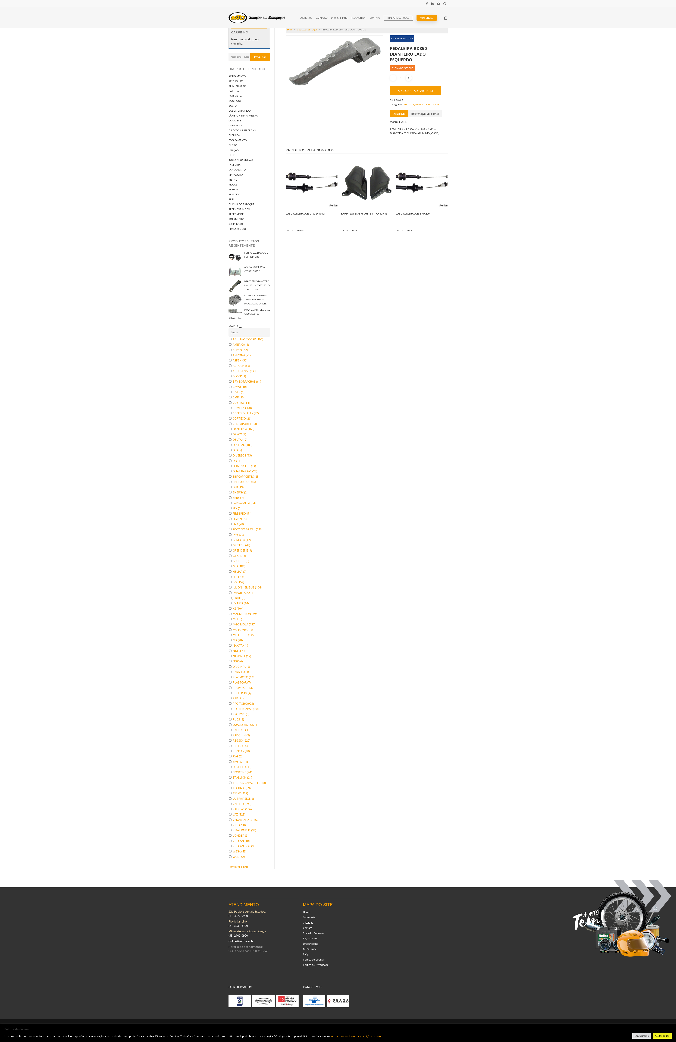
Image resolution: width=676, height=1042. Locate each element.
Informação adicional (425, 114)
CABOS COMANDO (240, 110)
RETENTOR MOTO (239, 209)
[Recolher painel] (240, 327)
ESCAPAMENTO (238, 140)
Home (306, 912)
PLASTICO (234, 194)
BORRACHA (235, 95)
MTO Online (426, 18)
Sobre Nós (306, 18)
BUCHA (233, 105)
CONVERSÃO (236, 125)
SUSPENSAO (236, 224)
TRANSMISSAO (237, 229)
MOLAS (233, 184)
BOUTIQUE (235, 100)
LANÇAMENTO (237, 169)
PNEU (232, 199)
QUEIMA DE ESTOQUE (241, 204)
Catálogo (322, 18)
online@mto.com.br (241, 941)
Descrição (399, 114)
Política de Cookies (314, 959)
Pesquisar (260, 57)
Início (289, 29)
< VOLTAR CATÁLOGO (402, 38)
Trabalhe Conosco (398, 18)
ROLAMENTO (236, 219)
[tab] (399, 113)
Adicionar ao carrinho (415, 91)
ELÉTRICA (234, 135)
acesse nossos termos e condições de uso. (356, 1036)
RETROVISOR (236, 214)
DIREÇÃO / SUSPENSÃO (242, 130)
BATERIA (234, 91)
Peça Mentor (358, 18)
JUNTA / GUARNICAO (241, 160)
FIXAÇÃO (234, 150)
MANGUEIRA (236, 174)
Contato (375, 18)
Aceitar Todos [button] (662, 1035)
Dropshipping (339, 18)
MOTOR (233, 189)
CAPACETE (235, 120)
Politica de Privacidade (315, 965)
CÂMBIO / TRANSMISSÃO (243, 115)
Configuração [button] (641, 1035)
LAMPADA (234, 164)
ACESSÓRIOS (236, 81)
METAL (233, 179)
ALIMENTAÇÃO (237, 86)
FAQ (305, 954)
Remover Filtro (238, 867)
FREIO (232, 155)
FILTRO (233, 145)
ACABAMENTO (237, 76)
